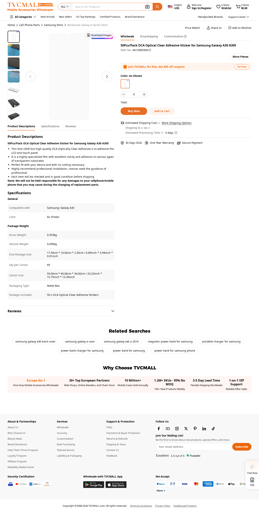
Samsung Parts (53, 25)
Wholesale (62, 427)
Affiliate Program (17, 461)
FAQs (109, 427)
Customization (65, 438)
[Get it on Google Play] (93, 484)
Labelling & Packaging (69, 455)
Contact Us (112, 450)
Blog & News (15, 438)
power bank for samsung (129, 350)
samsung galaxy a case (79, 341)
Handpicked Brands (210, 17)
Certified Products (110, 16)
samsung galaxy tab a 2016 (121, 341)
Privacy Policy (162, 505)
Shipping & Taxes (116, 444)
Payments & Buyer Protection (123, 433)
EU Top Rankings (85, 16)
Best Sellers (65, 16)
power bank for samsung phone (174, 350)
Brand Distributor (135, 16)
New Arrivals (48, 16)
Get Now (242, 66)
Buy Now (134, 111)
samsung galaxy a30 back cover (35, 341)
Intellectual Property (185, 505)
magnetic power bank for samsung (170, 341)
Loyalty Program (17, 455)
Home (11, 25)
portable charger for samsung (221, 341)
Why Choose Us (16, 433)
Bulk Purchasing (66, 444)
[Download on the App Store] (116, 484)
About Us (13, 427)
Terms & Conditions (141, 505)
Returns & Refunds (117, 438)
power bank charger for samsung (82, 350)
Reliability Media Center (21, 467)
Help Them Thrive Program (23, 450)
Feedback (111, 455)
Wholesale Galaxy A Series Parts (87, 25)
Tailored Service (65, 450)
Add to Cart (162, 111)
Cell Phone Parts (29, 25)
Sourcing (62, 433)
